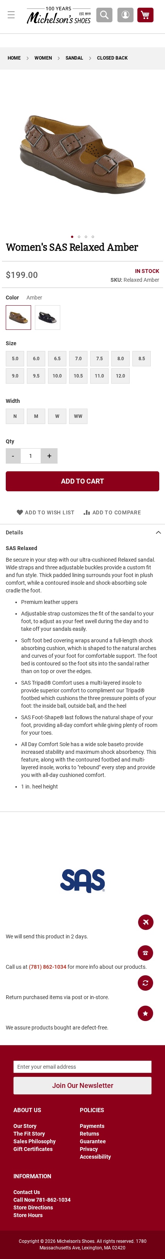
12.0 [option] (120, 376)
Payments (92, 1126)
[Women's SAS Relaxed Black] (47, 327)
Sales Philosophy (34, 1141)
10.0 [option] (57, 376)
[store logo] (56, 14)
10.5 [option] (78, 376)
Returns (89, 1134)
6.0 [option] (36, 358)
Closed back (112, 58)
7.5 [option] (99, 358)
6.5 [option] (57, 358)
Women (44, 58)
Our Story (24, 1126)
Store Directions (33, 1207)
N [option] (14, 416)
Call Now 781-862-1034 (42, 1200)
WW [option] (78, 416)
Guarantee (93, 1141)
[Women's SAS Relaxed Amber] (18, 327)
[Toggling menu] (11, 15)
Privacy (89, 1149)
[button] (125, 15)
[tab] (82, 532)
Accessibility (95, 1157)
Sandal (75, 58)
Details (14, 532)
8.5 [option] (142, 358)
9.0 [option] (15, 376)
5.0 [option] (15, 358)
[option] (18, 317)
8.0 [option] (120, 358)
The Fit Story (29, 1134)
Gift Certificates (33, 1149)
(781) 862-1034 (47, 967)
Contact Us (26, 1192)
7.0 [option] (78, 358)
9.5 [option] (36, 376)
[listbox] (82, 318)
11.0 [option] (99, 376)
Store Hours (28, 1215)
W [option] (57, 416)
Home (15, 58)
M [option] (36, 416)
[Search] (104, 15)
